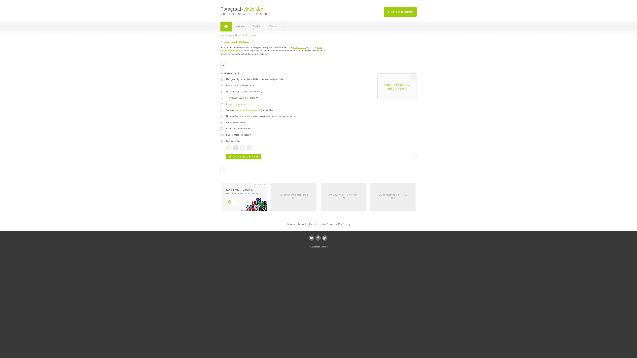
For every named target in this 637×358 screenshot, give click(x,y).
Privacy (324, 246)
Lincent (236, 85)
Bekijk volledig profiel (243, 156)
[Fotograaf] (226, 26)
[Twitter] (311, 238)
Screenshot (269, 110)
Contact (274, 26)
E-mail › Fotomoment (236, 104)
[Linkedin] (324, 238)
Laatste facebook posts (239, 135)
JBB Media (315, 246)
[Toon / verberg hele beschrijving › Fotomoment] (277, 116)
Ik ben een (400, 11)
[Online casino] (246, 198)
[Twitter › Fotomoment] (229, 147)
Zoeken (256, 26)
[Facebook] (318, 238)
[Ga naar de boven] (414, 156)
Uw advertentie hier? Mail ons (294, 196)
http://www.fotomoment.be (247, 110)
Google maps (249, 85)
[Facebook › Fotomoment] (235, 147)
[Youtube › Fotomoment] (249, 147)
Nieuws (240, 26)
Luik (228, 85)
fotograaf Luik (299, 47)
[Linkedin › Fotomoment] (242, 147)
